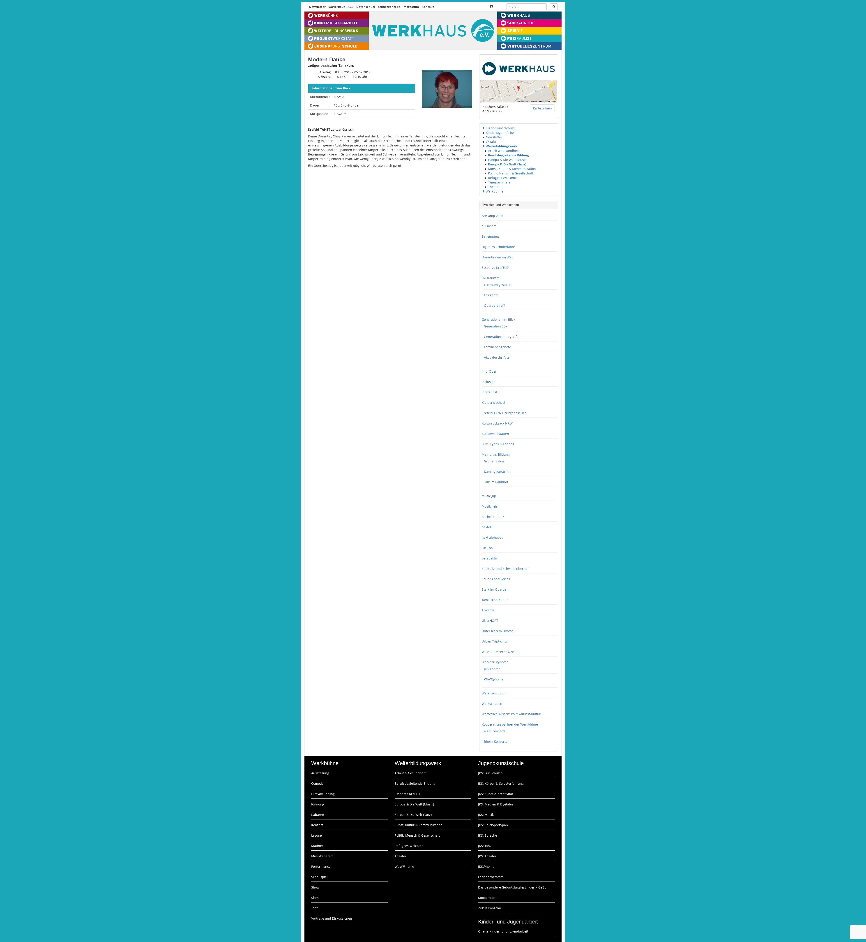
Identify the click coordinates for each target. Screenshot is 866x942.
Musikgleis (490, 506)
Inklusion (488, 382)
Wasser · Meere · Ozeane (500, 652)
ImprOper (489, 371)
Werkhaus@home (495, 662)
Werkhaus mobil (494, 693)
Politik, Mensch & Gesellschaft (510, 173)
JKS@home (492, 669)
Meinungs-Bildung (496, 454)
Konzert (317, 825)
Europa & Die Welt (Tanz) (507, 164)
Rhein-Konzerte (495, 741)
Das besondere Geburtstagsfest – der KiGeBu (512, 887)
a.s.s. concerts (494, 731)
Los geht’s (491, 295)
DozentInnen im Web (498, 257)
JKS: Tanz (484, 846)
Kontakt (428, 7)
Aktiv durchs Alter (497, 357)
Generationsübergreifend (503, 336)
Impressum (411, 7)
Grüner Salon (494, 461)
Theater (494, 187)
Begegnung (490, 236)
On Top (487, 548)
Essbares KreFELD (495, 267)
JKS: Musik (486, 814)
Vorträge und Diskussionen (331, 918)
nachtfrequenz (493, 517)
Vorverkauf (336, 7)
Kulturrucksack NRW (497, 423)
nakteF (487, 527)
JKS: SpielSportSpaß (493, 825)
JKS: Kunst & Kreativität (495, 794)
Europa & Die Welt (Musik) (507, 160)
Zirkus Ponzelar (489, 908)
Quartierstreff (494, 305)
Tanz (314, 908)
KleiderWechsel (493, 402)
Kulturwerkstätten (495, 434)
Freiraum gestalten (498, 285)
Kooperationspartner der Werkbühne (510, 724)
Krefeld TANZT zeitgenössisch (504, 413)
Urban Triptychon (495, 641)
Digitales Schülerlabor (498, 247)
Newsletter (317, 7)
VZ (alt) (491, 141)
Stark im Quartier (495, 589)
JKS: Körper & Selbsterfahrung (501, 783)
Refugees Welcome (502, 178)
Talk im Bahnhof (496, 482)
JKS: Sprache (487, 835)
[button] (483, 128)
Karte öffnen (542, 108)
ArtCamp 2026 (492, 215)
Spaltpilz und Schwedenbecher (505, 568)
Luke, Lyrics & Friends (498, 444)
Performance (321, 866)
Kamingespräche (496, 471)
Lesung (316, 835)
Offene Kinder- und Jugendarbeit (503, 931)
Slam (315, 898)
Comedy (317, 783)
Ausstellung (320, 773)
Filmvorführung (323, 794)
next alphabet (492, 537)
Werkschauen (492, 703)
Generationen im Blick (498, 319)
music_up (489, 496)
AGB (351, 7)
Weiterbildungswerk (501, 146)
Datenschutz (365, 7)
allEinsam (489, 226)
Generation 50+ (495, 326)
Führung (317, 804)
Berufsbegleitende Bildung (508, 155)
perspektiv (489, 558)
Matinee (317, 846)
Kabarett (317, 814)
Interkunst (489, 392)
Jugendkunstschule (500, 128)
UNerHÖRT (490, 620)
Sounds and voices (496, 579)
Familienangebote (497, 347)
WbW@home (493, 679)
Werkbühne (494, 191)
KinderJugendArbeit (501, 132)
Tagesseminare (499, 182)
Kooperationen (489, 898)
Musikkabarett (322, 856)
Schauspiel (319, 877)
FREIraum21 (491, 278)
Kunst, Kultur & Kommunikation (512, 169)
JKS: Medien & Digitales (495, 804)
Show (315, 887)
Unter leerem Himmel (498, 631)
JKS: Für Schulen (490, 773)
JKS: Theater (487, 856)
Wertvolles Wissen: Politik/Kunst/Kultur (511, 714)
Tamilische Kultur (495, 600)
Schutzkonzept (389, 7)
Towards (488, 610)
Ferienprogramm (491, 877)
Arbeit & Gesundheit (503, 150)
